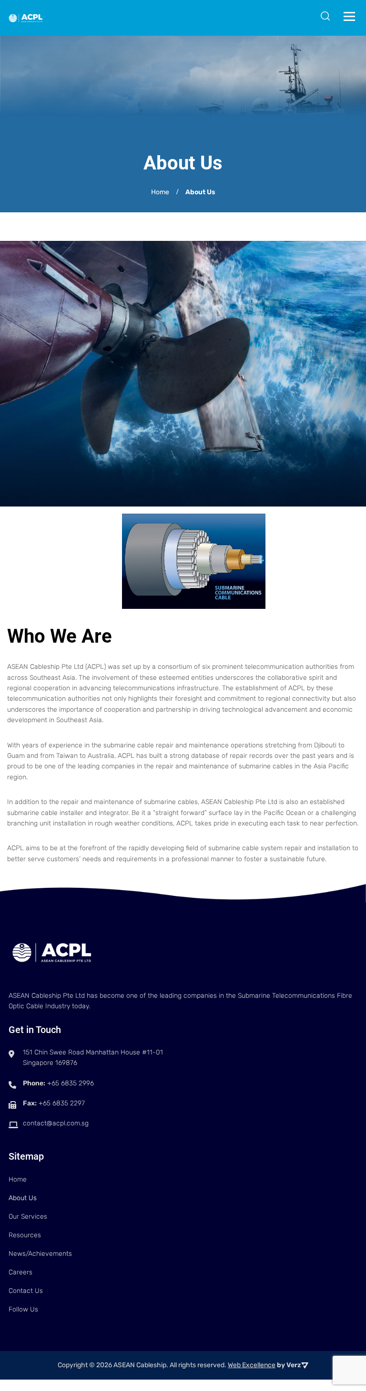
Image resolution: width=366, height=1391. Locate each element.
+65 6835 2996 (70, 1083)
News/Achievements (40, 1254)
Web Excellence (251, 1365)
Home (18, 1179)
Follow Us (23, 1309)
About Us (23, 1198)
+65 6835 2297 (62, 1103)
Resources (25, 1235)
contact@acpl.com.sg (56, 1123)
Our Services (28, 1216)
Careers (20, 1272)
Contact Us (26, 1291)
